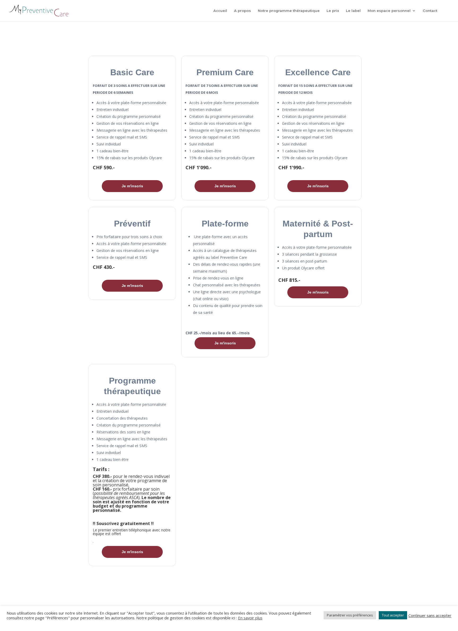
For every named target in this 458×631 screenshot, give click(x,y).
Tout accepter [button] (393, 615)
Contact (430, 11)
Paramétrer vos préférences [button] (350, 615)
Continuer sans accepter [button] (429, 615)
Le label (353, 11)
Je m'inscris (132, 186)
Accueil (220, 11)
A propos (242, 11)
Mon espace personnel (389, 11)
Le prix (333, 11)
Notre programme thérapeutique (289, 11)
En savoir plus (250, 617)
